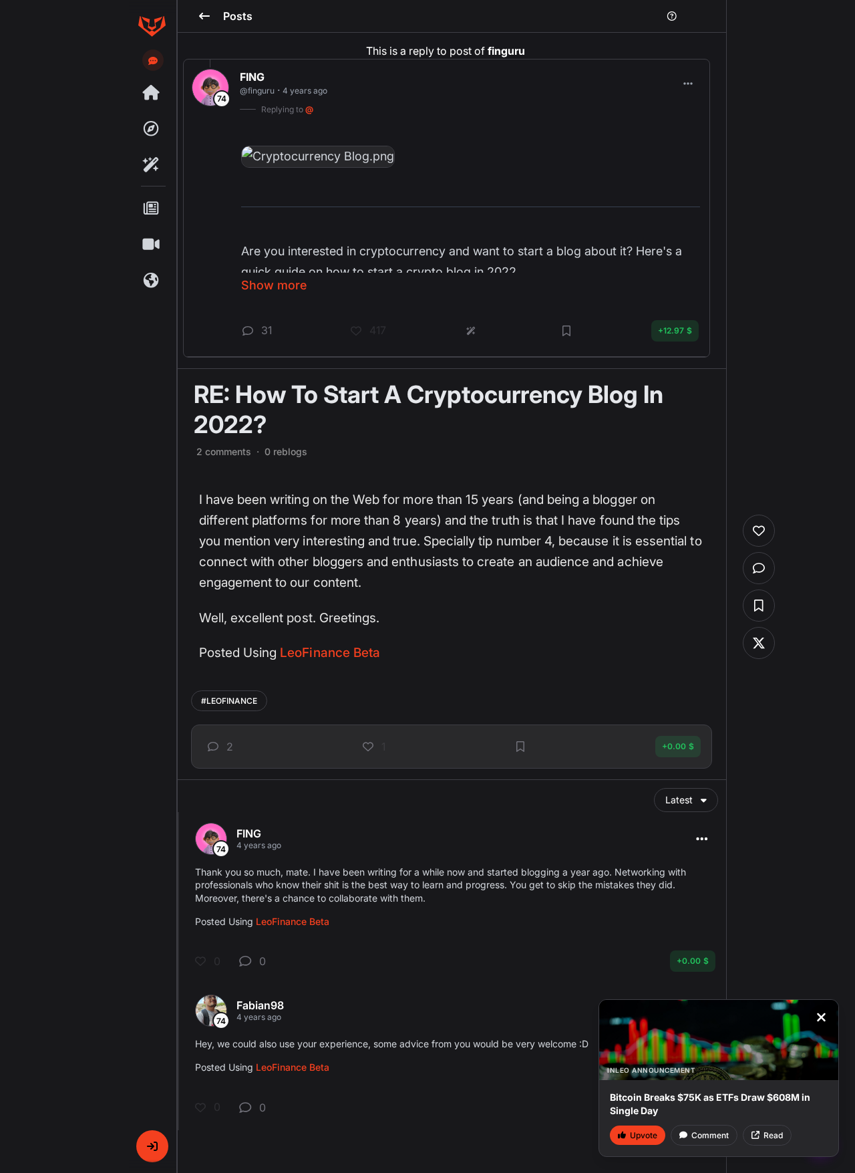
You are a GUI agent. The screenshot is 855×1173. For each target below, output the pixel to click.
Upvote (643, 1135)
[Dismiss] (821, 1017)
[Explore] (152, 129)
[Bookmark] (520, 746)
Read (773, 1135)
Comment (710, 1135)
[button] (152, 1146)
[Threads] (152, 93)
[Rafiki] (152, 165)
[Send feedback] (153, 61)
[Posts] (152, 208)
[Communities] (152, 281)
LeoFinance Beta (330, 652)
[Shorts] (152, 245)
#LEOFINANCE (229, 701)
